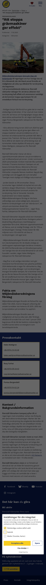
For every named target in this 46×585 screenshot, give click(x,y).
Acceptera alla (17, 543)
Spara (37, 543)
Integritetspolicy (23, 552)
